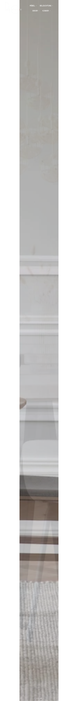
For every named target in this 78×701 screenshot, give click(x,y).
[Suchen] (60, 8)
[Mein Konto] (65, 8)
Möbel (32, 6)
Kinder (45, 11)
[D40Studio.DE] (13, 8)
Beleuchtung (45, 6)
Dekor (35, 11)
